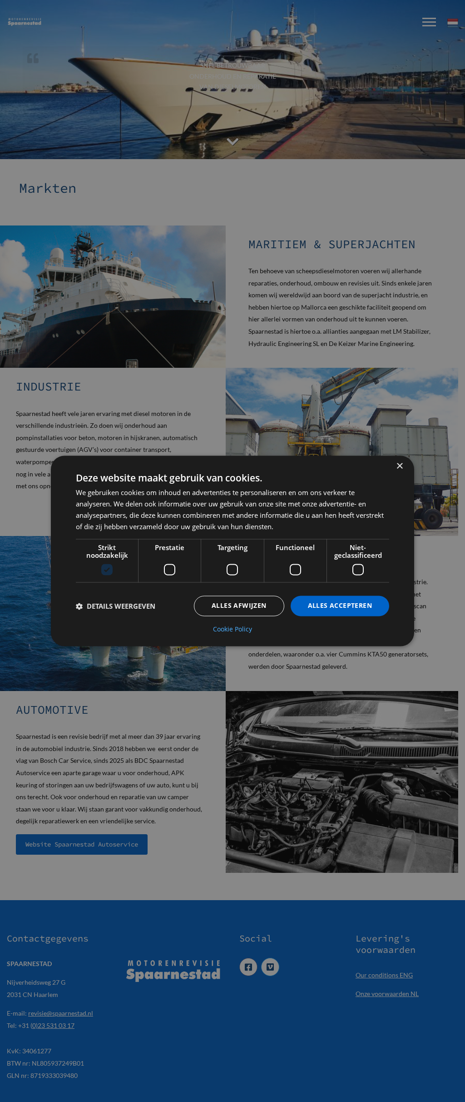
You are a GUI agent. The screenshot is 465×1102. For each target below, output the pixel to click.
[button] (115, 606)
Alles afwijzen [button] (239, 605)
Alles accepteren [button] (340, 605)
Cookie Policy (232, 630)
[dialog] (232, 551)
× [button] (399, 466)
